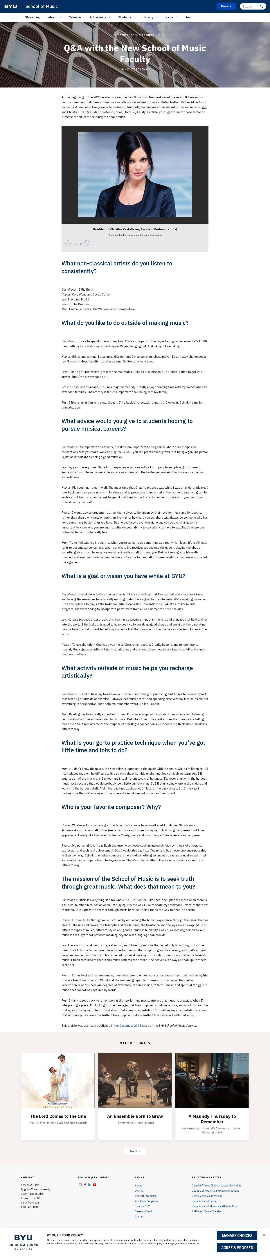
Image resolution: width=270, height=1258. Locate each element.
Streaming (32, 17)
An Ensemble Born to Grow (135, 1116)
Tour (189, 17)
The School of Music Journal (135, 35)
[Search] (261, 6)
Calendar (75, 17)
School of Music (42, 6)
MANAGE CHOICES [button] (237, 1235)
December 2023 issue (134, 1025)
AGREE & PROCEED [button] (237, 1247)
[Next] (86, 243)
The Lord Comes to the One (58, 1116)
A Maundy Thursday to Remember (212, 1119)
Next (133, 1151)
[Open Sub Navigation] (61, 17)
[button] (264, 1234)
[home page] (10, 6)
